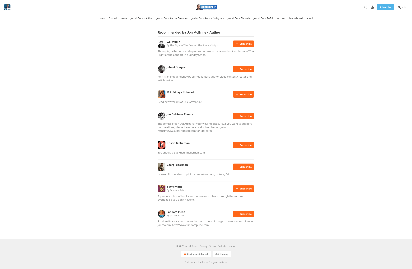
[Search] (365, 7)
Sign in (402, 7)
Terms (212, 246)
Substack (190, 262)
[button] (102, 18)
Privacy (203, 246)
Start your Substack (198, 254)
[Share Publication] (372, 7)
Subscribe (385, 7)
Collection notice (227, 246)
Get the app (221, 254)
